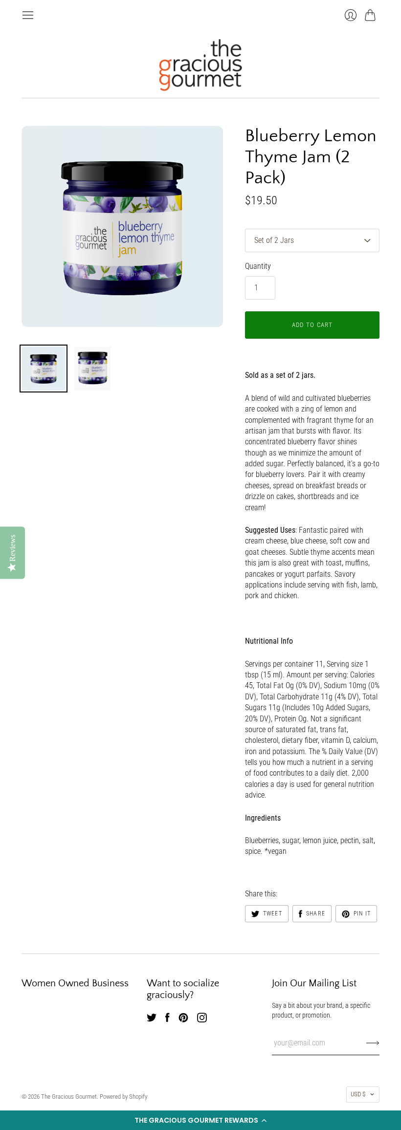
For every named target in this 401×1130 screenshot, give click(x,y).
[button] (200, 1120)
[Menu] (28, 15)
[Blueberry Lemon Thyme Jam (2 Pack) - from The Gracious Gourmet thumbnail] (44, 369)
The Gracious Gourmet (69, 1096)
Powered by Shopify (123, 1096)
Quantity (258, 266)
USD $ (358, 1094)
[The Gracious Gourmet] (200, 65)
